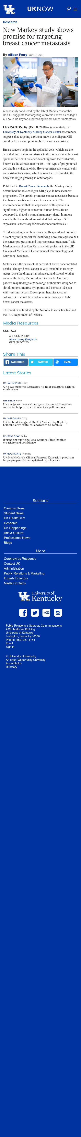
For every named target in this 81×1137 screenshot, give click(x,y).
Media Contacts (15, 583)
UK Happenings (15, 528)
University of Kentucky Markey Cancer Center (32, 132)
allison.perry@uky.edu (23, 339)
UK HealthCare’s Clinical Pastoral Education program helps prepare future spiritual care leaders (38, 459)
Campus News (14, 508)
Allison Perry (17, 54)
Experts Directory (16, 578)
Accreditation (14, 663)
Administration (14, 568)
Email (9, 643)
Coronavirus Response (20, 558)
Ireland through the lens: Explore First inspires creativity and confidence (34, 441)
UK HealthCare (14, 518)
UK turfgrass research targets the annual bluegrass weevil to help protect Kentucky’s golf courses (37, 406)
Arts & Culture (13, 532)
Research (10, 22)
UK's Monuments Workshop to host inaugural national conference (39, 388)
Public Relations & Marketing (24, 573)
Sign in (10, 647)
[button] (75, 9)
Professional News (17, 537)
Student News (14, 513)
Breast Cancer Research (34, 186)
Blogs (8, 542)
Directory (11, 667)
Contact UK (12, 563)
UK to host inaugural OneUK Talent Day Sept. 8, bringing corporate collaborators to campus (35, 423)
